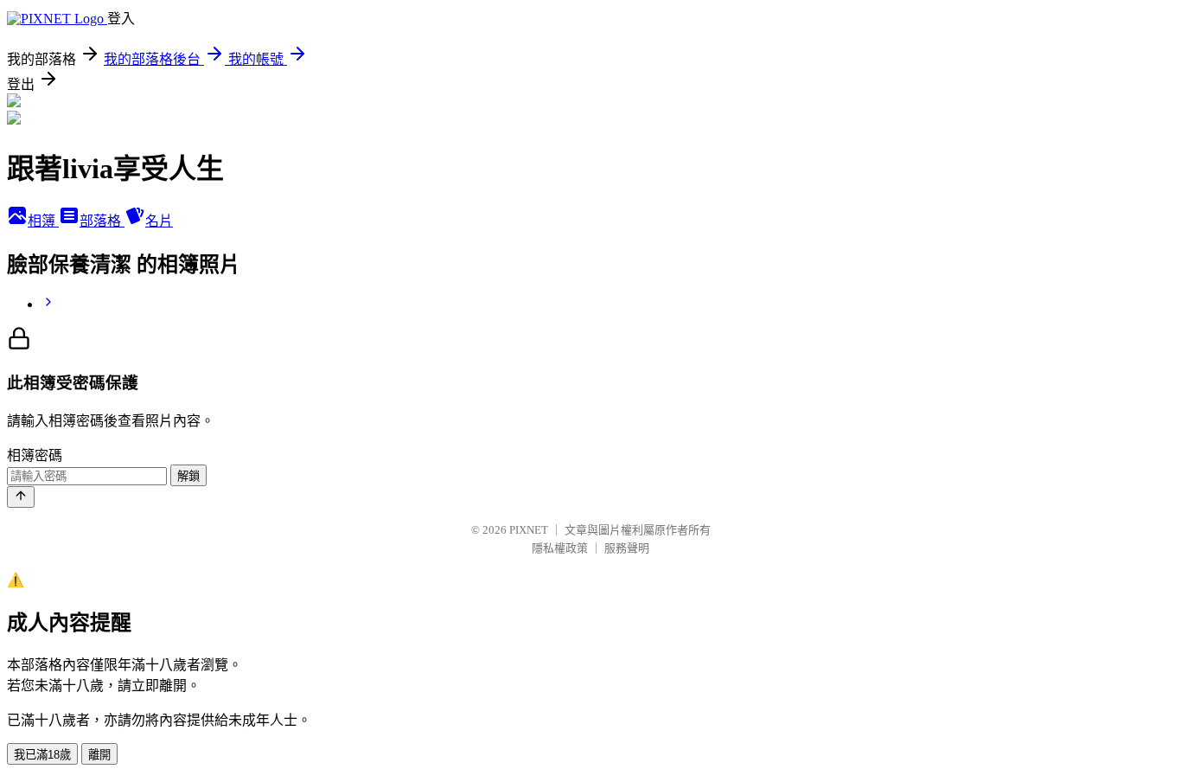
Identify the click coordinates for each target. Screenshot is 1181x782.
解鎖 (188, 476)
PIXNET (528, 529)
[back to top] (21, 497)
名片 (159, 221)
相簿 (43, 221)
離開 (99, 754)
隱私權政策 (560, 548)
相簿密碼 (34, 455)
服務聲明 (626, 548)
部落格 (102, 221)
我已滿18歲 (42, 754)
